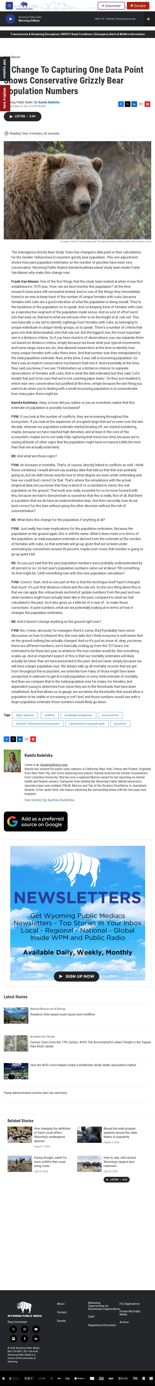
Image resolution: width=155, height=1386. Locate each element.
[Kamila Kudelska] (12, 761)
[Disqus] (77, 1239)
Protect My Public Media (130, 1313)
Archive (124, 1322)
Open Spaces (12, 57)
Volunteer (113, 5)
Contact (62, 1312)
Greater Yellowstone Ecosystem (38, 723)
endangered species (78, 715)
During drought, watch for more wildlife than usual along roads (50, 1162)
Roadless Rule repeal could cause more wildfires (62, 1014)
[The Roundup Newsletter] (77, 912)
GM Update (4, 68)
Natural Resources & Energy (47, 1008)
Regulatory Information (102, 1325)
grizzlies (120, 723)
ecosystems (110, 715)
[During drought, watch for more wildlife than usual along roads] (20, 1164)
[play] (10, 19)
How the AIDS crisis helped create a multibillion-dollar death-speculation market (83, 1065)
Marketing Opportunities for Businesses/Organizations (102, 1306)
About (60, 1303)
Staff (91, 1316)
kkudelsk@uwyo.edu (53, 765)
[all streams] (149, 18)
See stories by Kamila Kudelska (49, 800)
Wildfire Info (4, 98)
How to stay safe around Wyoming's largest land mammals (120, 1162)
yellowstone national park (87, 723)
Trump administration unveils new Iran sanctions (35, 1093)
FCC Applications (130, 1303)
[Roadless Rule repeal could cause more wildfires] (16, 1016)
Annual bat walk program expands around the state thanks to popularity (120, 1133)
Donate (140, 6)
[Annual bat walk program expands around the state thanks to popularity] (89, 1135)
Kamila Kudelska (49, 102)
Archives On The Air (42, 1036)
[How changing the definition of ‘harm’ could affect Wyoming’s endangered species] (20, 1135)
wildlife (50, 715)
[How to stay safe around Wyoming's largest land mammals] (89, 1164)
